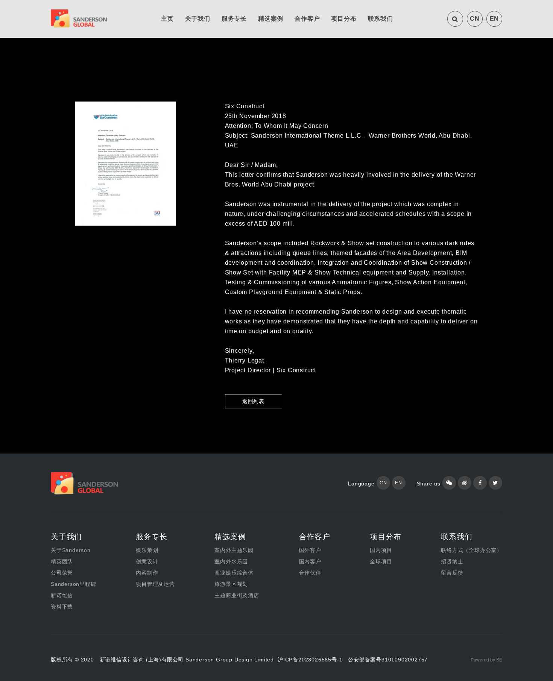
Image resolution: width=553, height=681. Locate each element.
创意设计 (147, 561)
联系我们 (380, 18)
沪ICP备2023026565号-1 (310, 660)
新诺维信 (62, 595)
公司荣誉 (62, 573)
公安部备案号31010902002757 (388, 660)
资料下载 (62, 607)
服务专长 (234, 18)
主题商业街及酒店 (236, 595)
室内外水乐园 (231, 561)
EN (494, 18)
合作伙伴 (310, 573)
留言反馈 (452, 573)
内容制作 (147, 573)
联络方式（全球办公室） (471, 550)
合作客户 (307, 18)
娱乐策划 (147, 550)
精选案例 (270, 18)
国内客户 (310, 561)
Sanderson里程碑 (73, 584)
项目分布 (343, 18)
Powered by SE (486, 660)
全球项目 (381, 561)
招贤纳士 (452, 561)
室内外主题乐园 (234, 550)
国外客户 (310, 550)
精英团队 (62, 561)
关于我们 (197, 18)
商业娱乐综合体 (234, 573)
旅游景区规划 (231, 584)
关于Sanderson (71, 550)
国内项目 (381, 550)
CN (475, 18)
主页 (167, 18)
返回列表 (253, 401)
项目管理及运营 (155, 584)
